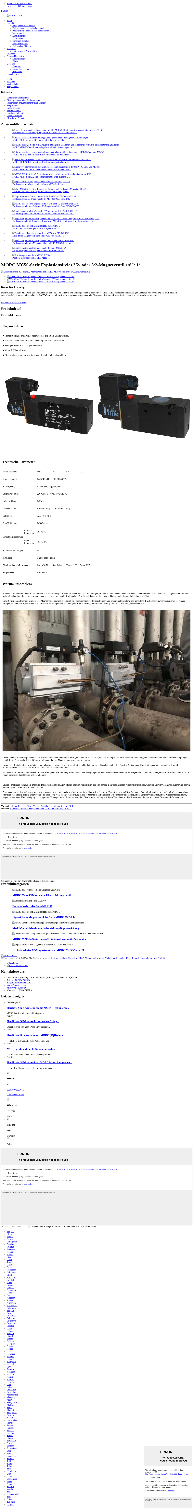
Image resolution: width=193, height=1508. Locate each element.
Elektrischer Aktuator (21, 46)
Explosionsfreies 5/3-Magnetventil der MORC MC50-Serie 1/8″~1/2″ (41, 808)
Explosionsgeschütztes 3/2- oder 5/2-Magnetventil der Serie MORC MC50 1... (47, 206)
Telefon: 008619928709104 (19, 982)
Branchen (11, 53)
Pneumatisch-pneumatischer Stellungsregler (31, 30)
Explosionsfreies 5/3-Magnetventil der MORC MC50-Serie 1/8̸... (41, 199)
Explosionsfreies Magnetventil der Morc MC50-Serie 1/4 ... (38, 184)
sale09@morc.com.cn (16, 988)
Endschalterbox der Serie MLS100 (32, 906)
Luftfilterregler (18, 36)
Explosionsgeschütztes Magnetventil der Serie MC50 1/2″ (38, 250)
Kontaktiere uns (14, 74)
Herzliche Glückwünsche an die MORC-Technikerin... (38, 1007)
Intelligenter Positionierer (23, 25)
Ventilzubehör (13, 84)
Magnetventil (18, 33)
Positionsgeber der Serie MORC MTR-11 (31, 258)
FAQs (15, 61)
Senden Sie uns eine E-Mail (13, 302)
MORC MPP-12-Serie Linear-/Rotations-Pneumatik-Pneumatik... (41, 154)
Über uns (11, 64)
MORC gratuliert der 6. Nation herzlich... (31, 1048)
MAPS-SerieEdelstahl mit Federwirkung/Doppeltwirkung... (46, 928)
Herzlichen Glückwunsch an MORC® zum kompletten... (39, 1062)
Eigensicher (73, 958)
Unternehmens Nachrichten (24, 51)
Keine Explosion (133, 958)
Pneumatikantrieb (20, 43)
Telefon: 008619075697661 (19, 3)
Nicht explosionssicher (115, 958)
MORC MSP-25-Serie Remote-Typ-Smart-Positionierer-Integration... (43, 147)
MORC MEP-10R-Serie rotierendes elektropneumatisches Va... (40, 162)
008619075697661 (15, 1090)
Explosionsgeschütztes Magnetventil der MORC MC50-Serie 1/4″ (41, 243)
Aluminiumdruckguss (94, 958)
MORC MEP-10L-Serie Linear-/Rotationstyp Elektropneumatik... (41, 169)
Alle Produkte (159, 958)
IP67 (81, 958)
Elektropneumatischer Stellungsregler (29, 28)
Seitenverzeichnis (59, 958)
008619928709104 (15, 1094)
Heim (9, 20)
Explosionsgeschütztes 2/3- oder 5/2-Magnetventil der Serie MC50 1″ (43, 213)
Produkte (11, 23)
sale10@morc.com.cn (16, 985)
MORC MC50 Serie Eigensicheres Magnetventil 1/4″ (36, 228)
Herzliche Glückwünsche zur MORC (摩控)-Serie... (36, 1035)
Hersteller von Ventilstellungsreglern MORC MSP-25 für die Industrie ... (44, 132)
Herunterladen (18, 59)
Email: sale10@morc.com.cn (19, 6)
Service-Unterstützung (17, 56)
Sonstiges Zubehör (20, 41)
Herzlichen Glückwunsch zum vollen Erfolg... (33, 1021)
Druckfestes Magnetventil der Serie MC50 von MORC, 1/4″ (39, 236)
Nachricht (11, 48)
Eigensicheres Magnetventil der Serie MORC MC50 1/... (44, 917)
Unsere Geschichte (20, 69)
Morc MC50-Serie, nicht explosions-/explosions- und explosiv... (40, 191)
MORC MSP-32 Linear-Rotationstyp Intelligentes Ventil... (38, 140)
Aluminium (147, 958)
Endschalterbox (19, 38)
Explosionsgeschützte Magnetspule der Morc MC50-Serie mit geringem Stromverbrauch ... (52, 221)
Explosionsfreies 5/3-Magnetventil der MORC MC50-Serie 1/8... (49, 950)
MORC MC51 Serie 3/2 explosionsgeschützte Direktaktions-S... (41, 177)
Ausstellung (17, 71)
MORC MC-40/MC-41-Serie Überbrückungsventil (41, 895)
